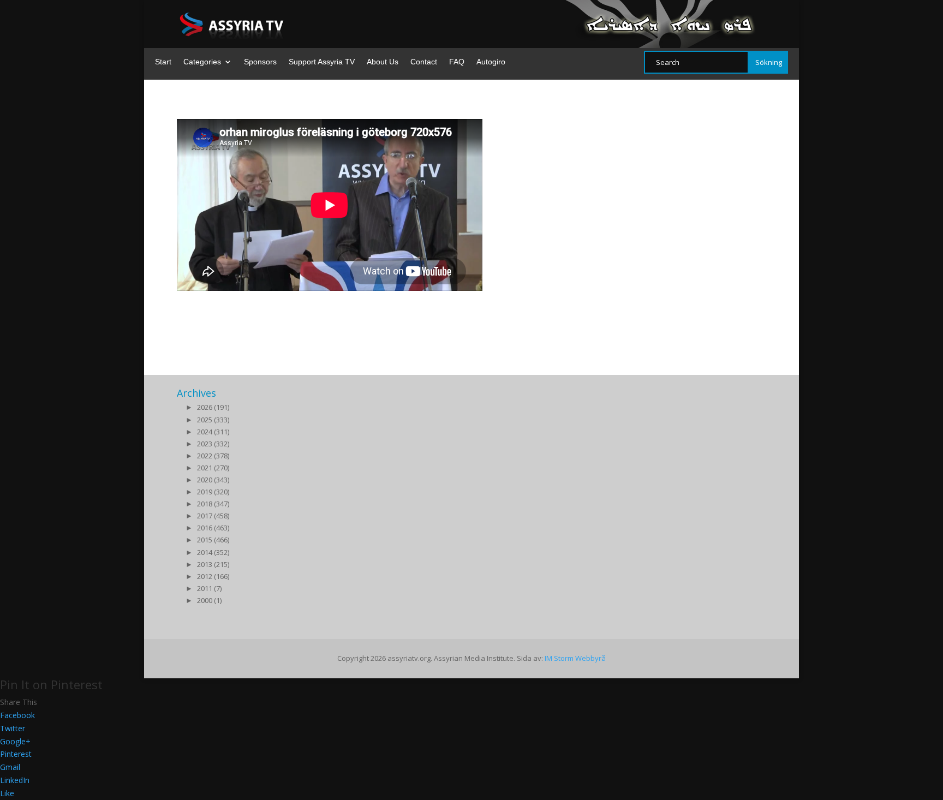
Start (163, 62)
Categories (202, 62)
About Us (382, 62)
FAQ (456, 62)
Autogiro (490, 62)
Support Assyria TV (322, 62)
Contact (423, 62)
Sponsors (260, 62)
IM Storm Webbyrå (575, 658)
